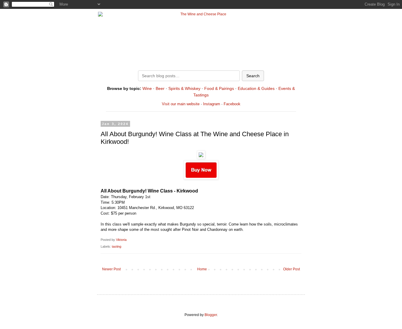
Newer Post (111, 269)
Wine (147, 88)
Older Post (291, 269)
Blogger (211, 315)
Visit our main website (181, 104)
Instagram (211, 104)
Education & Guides (256, 88)
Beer (160, 88)
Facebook (232, 104)
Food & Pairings (219, 88)
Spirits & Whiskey (184, 88)
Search (253, 75)
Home (202, 269)
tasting (116, 246)
